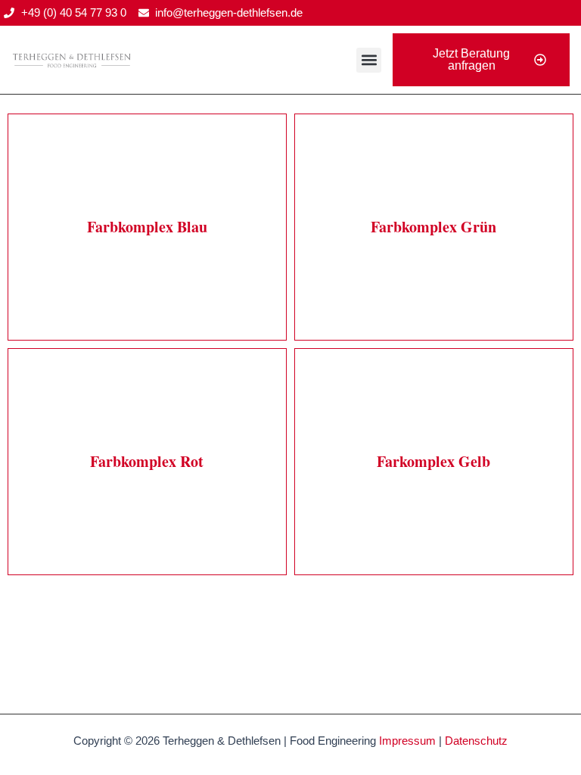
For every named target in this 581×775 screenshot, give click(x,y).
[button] (368, 60)
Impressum (407, 741)
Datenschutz (476, 741)
